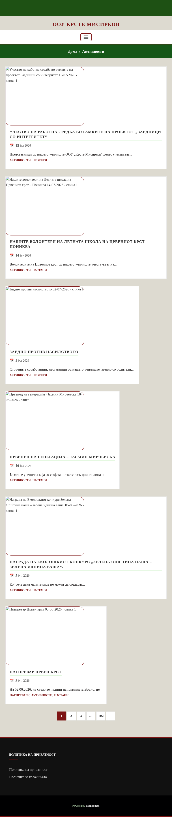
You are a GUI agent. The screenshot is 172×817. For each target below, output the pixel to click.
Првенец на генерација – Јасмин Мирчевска (62, 457)
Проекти (39, 160)
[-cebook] (13, 9)
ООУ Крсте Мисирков (86, 24)
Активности (93, 51)
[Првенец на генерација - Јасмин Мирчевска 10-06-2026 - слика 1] (62, 420)
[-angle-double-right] (110, 716)
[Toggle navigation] (86, 37)
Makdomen (92, 805)
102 (101, 716)
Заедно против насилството (44, 352)
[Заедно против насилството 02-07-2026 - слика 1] (72, 315)
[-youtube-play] (21, 9)
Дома (72, 51)
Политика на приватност (28, 769)
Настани (39, 270)
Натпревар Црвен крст (36, 672)
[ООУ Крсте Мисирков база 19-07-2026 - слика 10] (86, 18)
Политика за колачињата (28, 777)
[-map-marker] (29, 9)
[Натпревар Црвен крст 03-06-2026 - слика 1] (56, 635)
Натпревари (20, 695)
